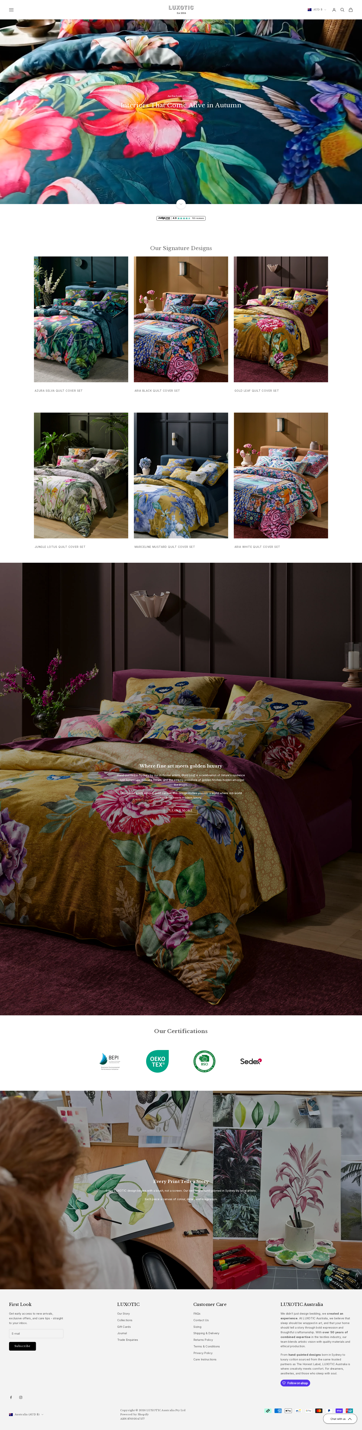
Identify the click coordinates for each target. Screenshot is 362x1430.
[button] (340, 1418)
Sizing (197, 1327)
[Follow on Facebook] (11, 1397)
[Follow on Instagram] (21, 1397)
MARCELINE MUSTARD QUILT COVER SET (165, 546)
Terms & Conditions (206, 1346)
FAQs (196, 1313)
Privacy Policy (202, 1353)
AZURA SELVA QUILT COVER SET (59, 390)
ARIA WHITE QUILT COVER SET (257, 546)
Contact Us (201, 1320)
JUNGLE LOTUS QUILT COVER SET (60, 546)
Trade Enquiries (127, 1340)
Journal (122, 1333)
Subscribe (23, 1346)
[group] (181, 102)
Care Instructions (204, 1359)
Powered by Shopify (134, 1414)
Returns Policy (203, 1340)
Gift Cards (124, 1327)
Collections (124, 1320)
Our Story (123, 1313)
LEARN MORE (181, 810)
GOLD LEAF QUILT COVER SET (257, 390)
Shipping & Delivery (206, 1333)
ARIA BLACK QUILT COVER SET (157, 390)
